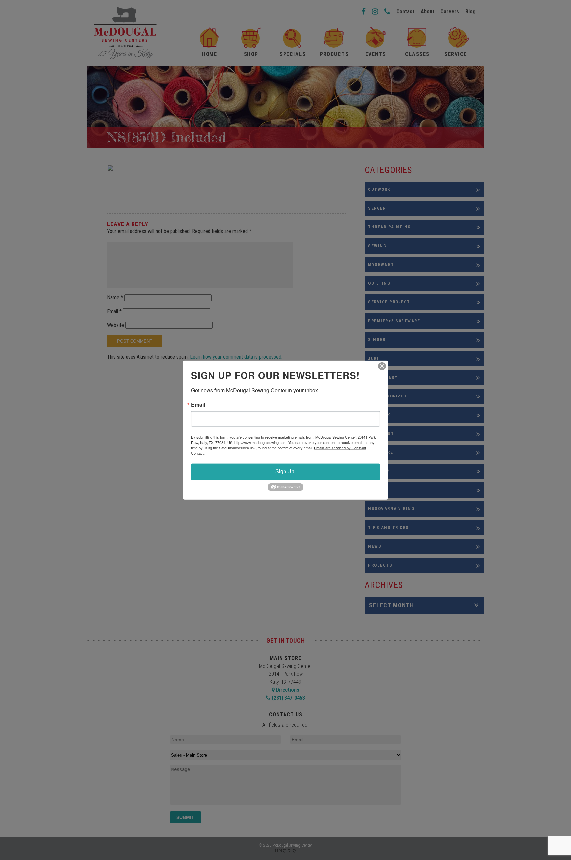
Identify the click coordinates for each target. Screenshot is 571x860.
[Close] (382, 366)
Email (198, 404)
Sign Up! (285, 471)
